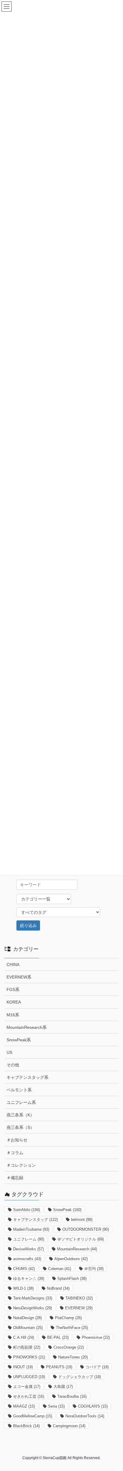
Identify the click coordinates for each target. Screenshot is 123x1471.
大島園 (63, 1386)
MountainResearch (77, 1249)
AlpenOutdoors (71, 1259)
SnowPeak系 (19, 1039)
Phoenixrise (96, 1337)
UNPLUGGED (29, 1377)
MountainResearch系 (27, 1027)
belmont (82, 1219)
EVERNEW (79, 1308)
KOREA (14, 1002)
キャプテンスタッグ (35, 1219)
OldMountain (28, 1327)
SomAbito (26, 1209)
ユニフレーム (28, 1239)
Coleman (59, 1268)
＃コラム (15, 1152)
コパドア (97, 1367)
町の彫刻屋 (26, 1347)
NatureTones (73, 1357)
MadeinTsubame (31, 1229)
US (9, 1052)
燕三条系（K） (20, 1114)
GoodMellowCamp (32, 1416)
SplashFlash (72, 1278)
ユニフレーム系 (21, 1102)
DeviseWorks (28, 1249)
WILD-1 (23, 1288)
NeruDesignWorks (32, 1308)
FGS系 (13, 989)
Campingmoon (69, 1426)
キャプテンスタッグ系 (27, 1077)
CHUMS (24, 1268)
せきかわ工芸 (28, 1396)
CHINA (13, 964)
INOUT (23, 1367)
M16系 (13, 1014)
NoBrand (58, 1288)
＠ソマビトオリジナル (80, 1239)
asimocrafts (27, 1259)
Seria (56, 1406)
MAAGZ (24, 1406)
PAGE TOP (114, 1421)
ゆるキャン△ (28, 1278)
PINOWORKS (29, 1357)
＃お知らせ (17, 1139)
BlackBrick (26, 1426)
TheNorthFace (72, 1327)
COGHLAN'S (93, 1406)
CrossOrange (68, 1347)
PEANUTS (59, 1367)
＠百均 (94, 1268)
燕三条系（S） (20, 1127)
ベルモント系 (19, 1089)
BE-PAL (58, 1337)
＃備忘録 (15, 1177)
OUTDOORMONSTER (85, 1229)
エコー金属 (26, 1386)
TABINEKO (79, 1298)
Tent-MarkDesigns (32, 1298)
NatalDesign (27, 1318)
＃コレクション (21, 1165)
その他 (13, 1064)
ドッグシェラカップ (79, 1377)
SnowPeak (67, 1209)
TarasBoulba (72, 1396)
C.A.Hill (23, 1337)
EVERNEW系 (19, 977)
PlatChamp (68, 1318)
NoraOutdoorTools (84, 1416)
